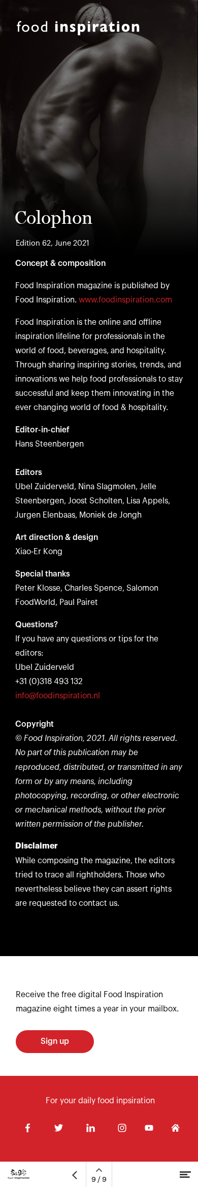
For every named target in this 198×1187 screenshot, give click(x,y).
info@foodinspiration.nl (57, 696)
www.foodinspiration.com (125, 300)
